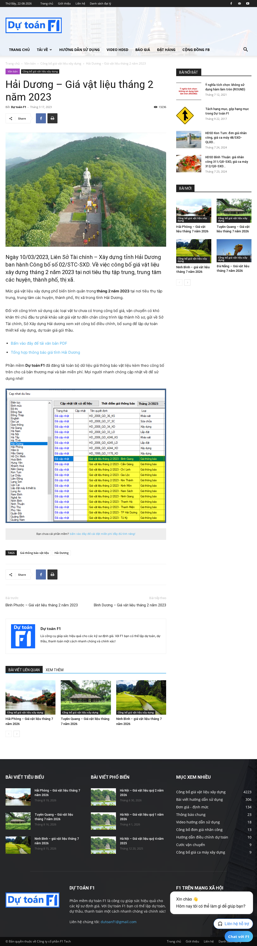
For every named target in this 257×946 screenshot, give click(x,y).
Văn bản (30, 63)
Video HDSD (117, 49)
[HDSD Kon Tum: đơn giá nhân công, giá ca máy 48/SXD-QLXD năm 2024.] (188, 139)
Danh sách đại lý (100, 3)
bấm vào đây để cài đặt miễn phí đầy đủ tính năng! (102, 534)
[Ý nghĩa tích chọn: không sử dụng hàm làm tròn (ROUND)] (188, 91)
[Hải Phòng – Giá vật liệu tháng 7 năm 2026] (30, 697)
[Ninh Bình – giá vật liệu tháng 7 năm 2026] (141, 697)
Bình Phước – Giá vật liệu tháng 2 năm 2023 (42, 605)
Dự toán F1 (18, 107)
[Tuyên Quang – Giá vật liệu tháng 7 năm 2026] (86, 697)
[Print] (52, 118)
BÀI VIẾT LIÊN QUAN (24, 670)
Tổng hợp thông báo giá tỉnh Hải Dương (45, 352)
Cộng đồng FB (196, 49)
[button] (245, 50)
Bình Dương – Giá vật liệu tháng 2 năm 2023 (130, 605)
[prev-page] (9, 734)
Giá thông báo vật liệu (34, 553)
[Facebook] (231, 3)
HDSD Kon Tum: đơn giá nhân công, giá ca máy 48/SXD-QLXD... (226, 137)
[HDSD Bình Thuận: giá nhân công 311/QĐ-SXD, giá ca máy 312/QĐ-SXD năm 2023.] (188, 163)
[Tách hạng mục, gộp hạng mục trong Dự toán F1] (185, 115)
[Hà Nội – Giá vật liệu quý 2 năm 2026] (103, 797)
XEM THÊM (54, 670)
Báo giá (142, 49)
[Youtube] (247, 3)
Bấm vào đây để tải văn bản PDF (39, 343)
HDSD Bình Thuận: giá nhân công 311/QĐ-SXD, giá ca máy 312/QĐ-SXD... (226, 161)
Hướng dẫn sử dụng (79, 49)
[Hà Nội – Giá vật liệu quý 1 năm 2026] (103, 821)
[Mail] (239, 3)
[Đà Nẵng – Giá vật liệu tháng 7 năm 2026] (234, 250)
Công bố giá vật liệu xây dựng (60, 63)
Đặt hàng (166, 49)
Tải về (42, 49)
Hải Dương (61, 553)
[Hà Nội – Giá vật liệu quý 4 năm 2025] (103, 845)
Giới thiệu (64, 3)
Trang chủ (46, 3)
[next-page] (17, 734)
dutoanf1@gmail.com (119, 921)
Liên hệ (80, 3)
